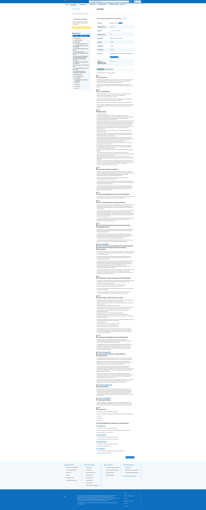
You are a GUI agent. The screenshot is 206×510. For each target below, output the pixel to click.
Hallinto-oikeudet (89, 475)
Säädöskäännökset (70, 477)
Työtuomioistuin (89, 480)
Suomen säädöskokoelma (71, 470)
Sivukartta (126, 503)
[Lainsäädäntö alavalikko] (77, 4)
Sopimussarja (128, 467)
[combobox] (109, 2)
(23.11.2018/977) (106, 352)
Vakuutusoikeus (89, 482)
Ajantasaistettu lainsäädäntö (72, 467)
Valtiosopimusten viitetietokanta (131, 472)
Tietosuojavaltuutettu (110, 472)
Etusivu (67, 4)
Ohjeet (125, 493)
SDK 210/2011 (113, 61)
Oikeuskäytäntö (82, 4)
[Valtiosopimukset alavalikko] (107, 4)
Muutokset (68, 472)
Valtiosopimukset (102, 4)
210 (87, 13)
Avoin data (122, 4)
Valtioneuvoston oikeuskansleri (112, 470)
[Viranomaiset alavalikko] (96, 4)
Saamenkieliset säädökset (71, 480)
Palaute (125, 498)
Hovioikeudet (88, 470)
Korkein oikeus (89, 467)
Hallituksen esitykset (113, 4)
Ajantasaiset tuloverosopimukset (132, 470)
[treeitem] (81, 38)
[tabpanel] (115, 263)
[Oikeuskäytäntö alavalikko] (87, 4)
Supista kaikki (75, 35)
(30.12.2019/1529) (106, 385)
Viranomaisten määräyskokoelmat (112, 467)
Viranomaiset (92, 4)
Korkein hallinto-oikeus (90, 472)
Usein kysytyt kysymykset (129, 495)
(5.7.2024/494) (104, 244)
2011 (84, 13)
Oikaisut (68, 475)
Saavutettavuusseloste (128, 501)
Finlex (74, 13)
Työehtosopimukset (110, 475)
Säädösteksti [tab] (100, 69)
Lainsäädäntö (73, 4)
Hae (130, 1)
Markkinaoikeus (89, 477)
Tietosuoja (126, 506)
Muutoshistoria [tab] (109, 69)
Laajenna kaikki (84, 35)
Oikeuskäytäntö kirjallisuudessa (92, 485)
